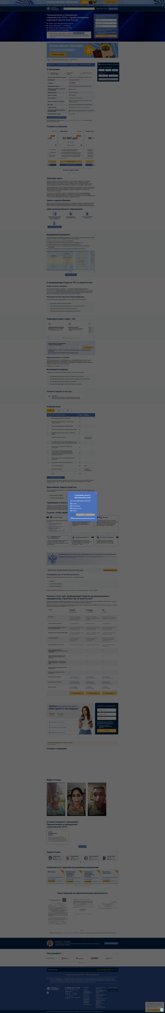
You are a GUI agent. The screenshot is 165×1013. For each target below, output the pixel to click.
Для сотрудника (76, 506)
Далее (85, 514)
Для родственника (76, 508)
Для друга (74, 510)
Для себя (74, 503)
